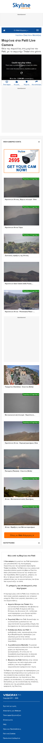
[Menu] (37, 30)
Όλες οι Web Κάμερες (21, 535)
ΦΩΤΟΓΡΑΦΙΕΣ (9, 543)
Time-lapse (7, 84)
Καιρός (16, 84)
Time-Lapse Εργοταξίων (12, 715)
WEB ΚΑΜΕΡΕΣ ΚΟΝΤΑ (12, 142)
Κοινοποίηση (36, 84)
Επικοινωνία (8, 720)
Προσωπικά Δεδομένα (11, 738)
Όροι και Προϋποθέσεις (12, 729)
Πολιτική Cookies (9, 733)
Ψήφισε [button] (27, 84)
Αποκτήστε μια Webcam (12, 710)
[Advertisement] (21, 20)
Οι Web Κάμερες (20, 30)
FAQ (4, 724)
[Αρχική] (4, 30)
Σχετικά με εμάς (9, 706)
